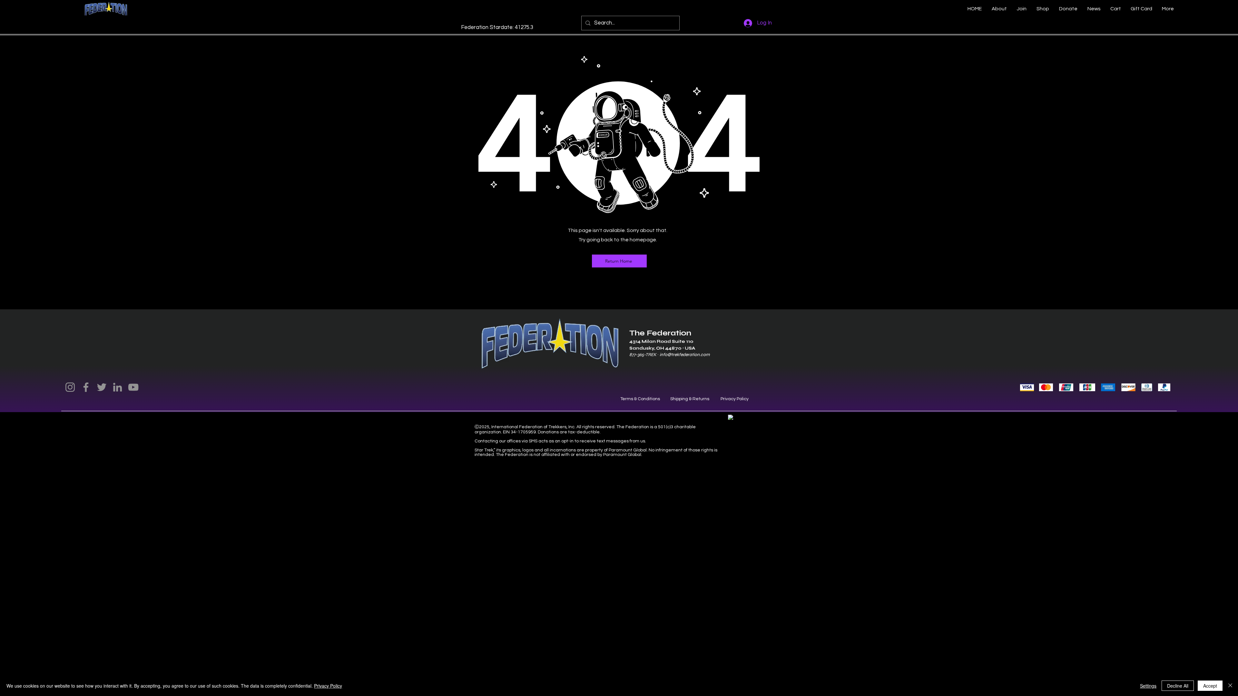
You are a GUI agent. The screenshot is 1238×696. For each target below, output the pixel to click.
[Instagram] (70, 387)
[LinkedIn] (117, 387)
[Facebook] (86, 387)
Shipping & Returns (689, 399)
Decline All (1177, 685)
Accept (1210, 685)
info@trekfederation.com (685, 354)
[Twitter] (101, 387)
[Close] (1230, 686)
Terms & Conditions (640, 399)
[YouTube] (133, 387)
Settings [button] (1148, 685)
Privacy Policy (735, 399)
